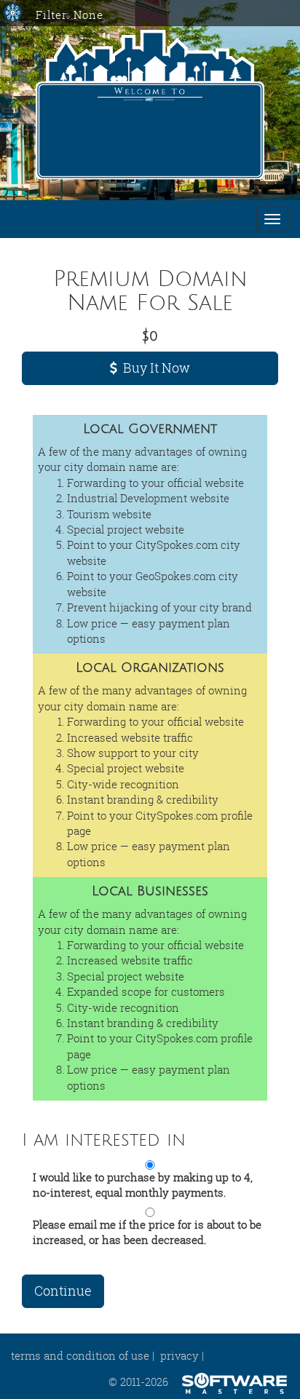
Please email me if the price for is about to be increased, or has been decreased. (147, 1232)
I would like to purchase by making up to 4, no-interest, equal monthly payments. (143, 1185)
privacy (179, 1355)
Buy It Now (153, 367)
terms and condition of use (80, 1355)
